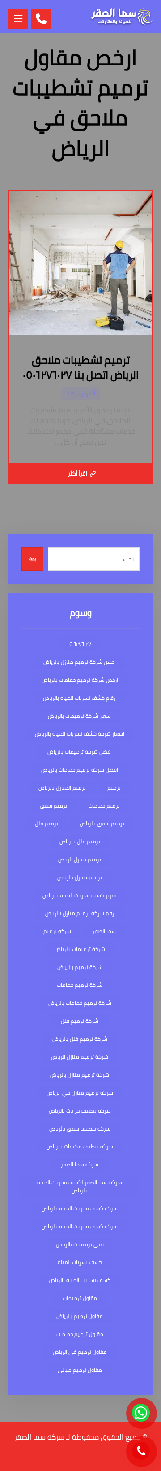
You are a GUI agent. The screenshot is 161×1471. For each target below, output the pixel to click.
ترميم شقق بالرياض (102, 823)
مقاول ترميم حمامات (79, 1334)
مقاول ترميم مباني (80, 1370)
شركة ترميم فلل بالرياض (79, 1039)
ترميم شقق (53, 805)
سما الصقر (104, 931)
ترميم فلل (46, 823)
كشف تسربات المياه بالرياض (79, 1280)
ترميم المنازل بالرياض (62, 787)
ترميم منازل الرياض (79, 859)
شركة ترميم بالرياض (79, 967)
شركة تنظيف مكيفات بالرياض (80, 1146)
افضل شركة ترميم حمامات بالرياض (79, 769)
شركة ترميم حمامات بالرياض (79, 1003)
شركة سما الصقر (79, 1164)
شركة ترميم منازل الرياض (79, 1057)
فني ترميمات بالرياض (80, 1244)
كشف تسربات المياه (80, 1262)
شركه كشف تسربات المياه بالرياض (80, 1226)
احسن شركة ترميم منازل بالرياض (79, 662)
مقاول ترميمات (80, 1298)
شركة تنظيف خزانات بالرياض (80, 1110)
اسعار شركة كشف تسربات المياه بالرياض (79, 734)
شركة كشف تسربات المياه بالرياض (80, 1208)
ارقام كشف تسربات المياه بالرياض (80, 698)
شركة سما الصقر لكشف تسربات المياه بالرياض (79, 1186)
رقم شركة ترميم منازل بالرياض (79, 913)
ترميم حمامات (104, 805)
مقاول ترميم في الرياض (80, 1352)
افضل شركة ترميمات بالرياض (79, 751)
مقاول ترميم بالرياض (79, 1316)
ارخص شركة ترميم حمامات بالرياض (80, 680)
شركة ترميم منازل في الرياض (80, 1092)
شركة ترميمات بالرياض (80, 949)
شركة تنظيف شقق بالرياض (79, 1128)
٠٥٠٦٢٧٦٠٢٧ (79, 644)
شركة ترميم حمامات (79, 985)
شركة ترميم (57, 931)
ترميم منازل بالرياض (79, 877)
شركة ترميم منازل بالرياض (79, 1074)
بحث (32, 558)
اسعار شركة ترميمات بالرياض (80, 716)
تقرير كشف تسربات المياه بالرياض (79, 895)
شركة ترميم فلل (79, 1021)
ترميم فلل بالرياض (79, 841)
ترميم (114, 787)
